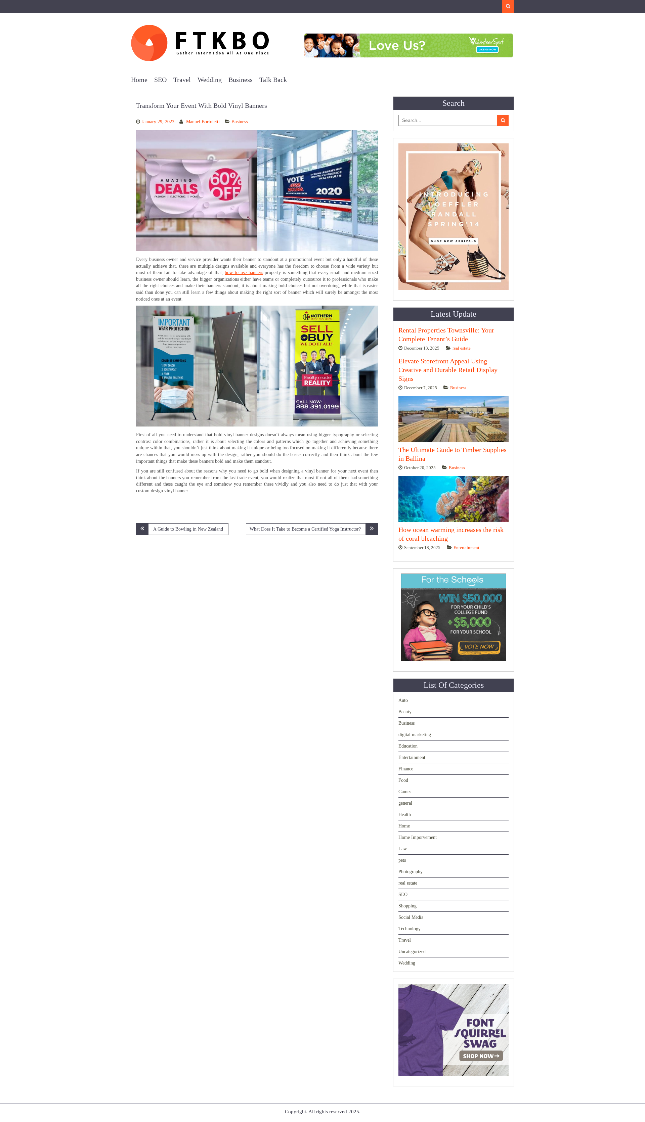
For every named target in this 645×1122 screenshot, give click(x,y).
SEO (160, 79)
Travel (182, 79)
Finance (405, 768)
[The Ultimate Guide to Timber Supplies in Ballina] (453, 419)
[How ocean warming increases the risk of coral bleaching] (453, 499)
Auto (403, 700)
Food (403, 780)
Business (240, 79)
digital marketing (414, 734)
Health (404, 814)
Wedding (210, 79)
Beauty (405, 711)
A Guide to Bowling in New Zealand (188, 529)
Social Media (410, 917)
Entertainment (466, 547)
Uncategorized (412, 951)
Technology (409, 928)
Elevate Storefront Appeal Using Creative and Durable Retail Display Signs (448, 369)
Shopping (407, 905)
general (405, 803)
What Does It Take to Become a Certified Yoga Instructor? (305, 529)
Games (404, 791)
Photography (410, 871)
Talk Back (273, 79)
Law (402, 848)
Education (408, 746)
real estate (462, 348)
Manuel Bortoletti (203, 121)
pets (402, 860)
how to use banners (244, 272)
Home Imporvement (417, 837)
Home (139, 79)
